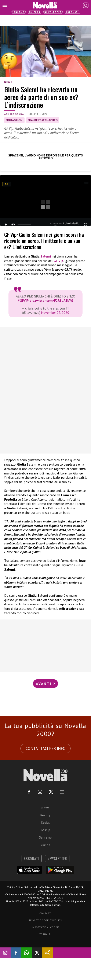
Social (45, 823)
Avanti (44, 683)
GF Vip (58, 261)
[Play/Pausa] (6, 224)
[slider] (24, 224)
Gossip (45, 830)
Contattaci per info (46, 748)
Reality (45, 815)
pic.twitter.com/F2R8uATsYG (51, 300)
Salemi (45, 256)
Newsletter (53, 12)
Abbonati (72, 12)
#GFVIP (23, 300)
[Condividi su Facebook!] (16, 952)
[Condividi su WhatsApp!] (26, 952)
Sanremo (18, 12)
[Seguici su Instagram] (5, 952)
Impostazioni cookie (45, 927)
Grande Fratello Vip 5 (43, 120)
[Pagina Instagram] (85, 5)
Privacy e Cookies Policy (45, 920)
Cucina (45, 845)
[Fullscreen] (85, 224)
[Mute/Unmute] (13, 224)
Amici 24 (34, 12)
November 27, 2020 (55, 312)
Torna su (45, 934)
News (8, 82)
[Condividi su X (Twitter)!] (37, 952)
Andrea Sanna (14, 113)
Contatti (45, 913)
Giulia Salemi (14, 120)
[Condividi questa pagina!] (47, 952)
